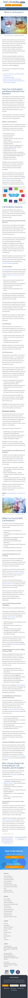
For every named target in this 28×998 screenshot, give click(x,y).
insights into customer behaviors (14, 274)
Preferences (21, 988)
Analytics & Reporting (8, 902)
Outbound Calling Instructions (10, 916)
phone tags (18, 460)
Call (8, 5)
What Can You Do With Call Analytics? (12, 79)
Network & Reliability (8, 927)
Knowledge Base (7, 935)
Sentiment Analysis (8, 783)
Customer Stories (7, 932)
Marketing (14, 990)
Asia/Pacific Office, (11, 956)
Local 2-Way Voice (8, 883)
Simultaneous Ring (8, 914)
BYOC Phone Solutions (9, 892)
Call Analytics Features (8, 77)
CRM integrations (21, 685)
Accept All (5, 985)
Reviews (5, 930)
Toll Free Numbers (8, 876)
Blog (5, 937)
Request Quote (14, 867)
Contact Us (6, 939)
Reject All (23, 985)
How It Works (7, 925)
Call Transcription (8, 907)
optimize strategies (6, 263)
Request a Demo (16, 5)
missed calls (13, 148)
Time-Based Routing (8, 911)
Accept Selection (14, 985)
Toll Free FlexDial (7, 881)
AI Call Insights (13, 774)
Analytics (14, 988)
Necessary (7, 988)
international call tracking (18, 573)
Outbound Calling (7, 890)
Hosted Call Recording (8, 909)
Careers (5, 934)
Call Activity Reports (7, 819)
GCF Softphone (7, 906)
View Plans (14, 857)
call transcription (11, 616)
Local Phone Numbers (8, 877)
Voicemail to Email (8, 913)
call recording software (8, 269)
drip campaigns (15, 644)
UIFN (5, 888)
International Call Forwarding (10, 884)
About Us (6, 923)
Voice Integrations (8, 900)
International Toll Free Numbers (11, 886)
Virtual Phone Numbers (9, 879)
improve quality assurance (15, 709)
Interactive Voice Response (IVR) (11, 904)
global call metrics (8, 583)
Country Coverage (8, 928)
